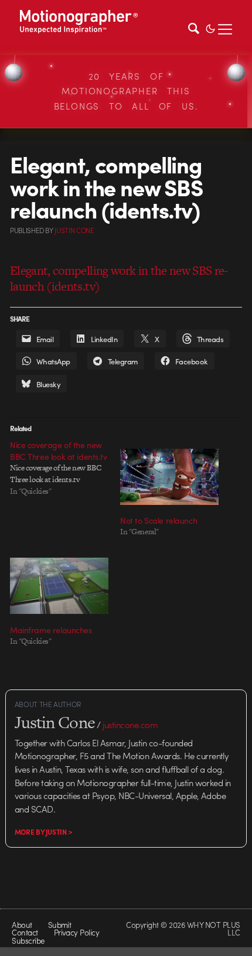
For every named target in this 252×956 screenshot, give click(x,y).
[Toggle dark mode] (210, 27)
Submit (59, 924)
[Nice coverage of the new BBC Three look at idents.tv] (65, 468)
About (22, 924)
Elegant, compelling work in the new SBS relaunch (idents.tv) (119, 278)
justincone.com (130, 724)
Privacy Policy (77, 932)
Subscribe (28, 940)
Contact (25, 932)
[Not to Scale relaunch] (169, 477)
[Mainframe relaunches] (59, 586)
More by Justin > (44, 832)
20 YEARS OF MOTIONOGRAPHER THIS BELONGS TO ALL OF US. (126, 91)
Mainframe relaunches (51, 630)
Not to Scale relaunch (158, 520)
